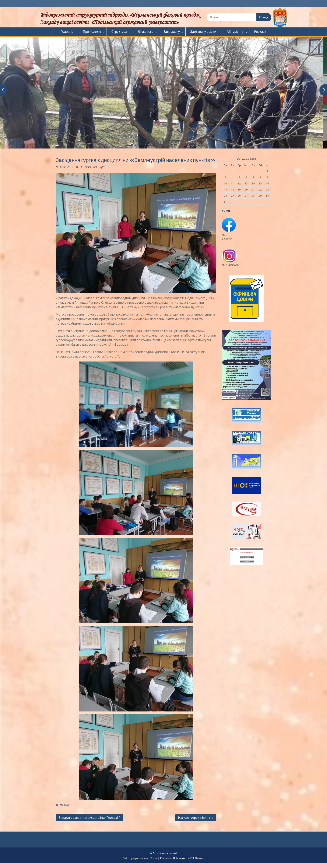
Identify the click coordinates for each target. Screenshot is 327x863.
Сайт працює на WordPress (140, 858)
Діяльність (145, 32)
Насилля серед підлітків (195, 818)
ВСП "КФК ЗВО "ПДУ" (91, 167)
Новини (64, 804)
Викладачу (172, 32)
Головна (67, 32)
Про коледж (92, 32)
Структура (119, 32)
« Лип (226, 210)
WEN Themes (196, 858)
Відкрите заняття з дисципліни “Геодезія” (89, 818)
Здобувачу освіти (203, 32)
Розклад (260, 32)
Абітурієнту (235, 32)
